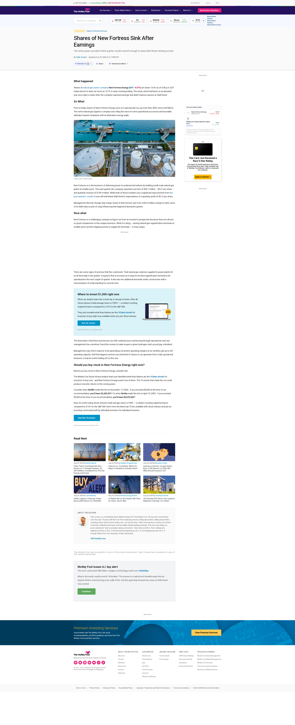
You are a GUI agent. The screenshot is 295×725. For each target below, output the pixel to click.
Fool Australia (164, 656)
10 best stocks (125, 312)
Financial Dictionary (186, 666)
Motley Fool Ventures (205, 663)
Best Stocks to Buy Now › (209, 10)
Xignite (91, 669)
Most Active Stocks (211, 17)
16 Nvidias (143, 570)
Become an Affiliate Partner (207, 670)
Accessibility (195, 3)
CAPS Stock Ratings (186, 656)
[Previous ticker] (106, 20)
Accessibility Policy (126, 688)
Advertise (121, 673)
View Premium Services (206, 632)
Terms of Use (81, 688)
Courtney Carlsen (161, 495)
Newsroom (122, 666)
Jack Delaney (91, 495)
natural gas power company (95, 87)
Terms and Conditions (181, 688)
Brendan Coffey (161, 463)
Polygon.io (100, 669)
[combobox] (88, 21)
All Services (146, 656)
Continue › (86, 591)
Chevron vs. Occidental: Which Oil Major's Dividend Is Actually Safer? (123, 467)
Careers (121, 659)
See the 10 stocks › (87, 418)
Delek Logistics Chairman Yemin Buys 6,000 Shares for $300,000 (87, 500)
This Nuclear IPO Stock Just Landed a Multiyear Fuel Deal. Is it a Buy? (159, 500)
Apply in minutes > (203, 177)
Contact (121, 670)
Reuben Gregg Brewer (129, 463)
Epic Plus (145, 666)
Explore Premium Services (97, 31)
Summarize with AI (119, 64)
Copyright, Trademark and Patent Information (153, 688)
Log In (208, 3)
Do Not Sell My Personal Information (206, 688)
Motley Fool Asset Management (208, 656)
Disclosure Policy (109, 688)
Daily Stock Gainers (211, 22)
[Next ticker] (203, 20)
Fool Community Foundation (207, 666)
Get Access (189, 125)
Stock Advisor (147, 659)
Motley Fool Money (149, 676)
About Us (121, 656)
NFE (132, 87)
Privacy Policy (94, 688)
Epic (143, 663)
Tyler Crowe (81, 57)
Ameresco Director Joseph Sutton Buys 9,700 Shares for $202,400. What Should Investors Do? (157, 468)
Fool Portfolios (147, 670)
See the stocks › (89, 323)
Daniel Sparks (91, 463)
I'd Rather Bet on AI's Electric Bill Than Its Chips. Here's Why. (124, 500)
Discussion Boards (185, 659)
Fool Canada (163, 659)
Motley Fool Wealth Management (209, 659)
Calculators (183, 663)
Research (121, 663)
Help (217, 3)
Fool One (145, 673)
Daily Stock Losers (214, 25)
